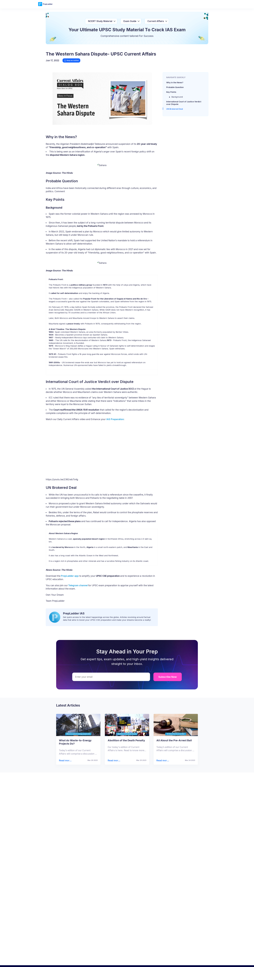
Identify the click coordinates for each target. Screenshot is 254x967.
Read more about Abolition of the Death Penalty (114, 760)
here (189, 962)
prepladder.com (87, 962)
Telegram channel (78, 585)
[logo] (45, 5)
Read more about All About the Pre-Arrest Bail (162, 760)
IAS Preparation (115, 419)
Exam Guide (129, 21)
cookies (122, 962)
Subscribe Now (167, 676)
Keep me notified (73, 60)
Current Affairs (155, 21)
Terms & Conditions (149, 962)
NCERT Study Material (100, 21)
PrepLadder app (70, 576)
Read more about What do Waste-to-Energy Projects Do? (66, 760)
